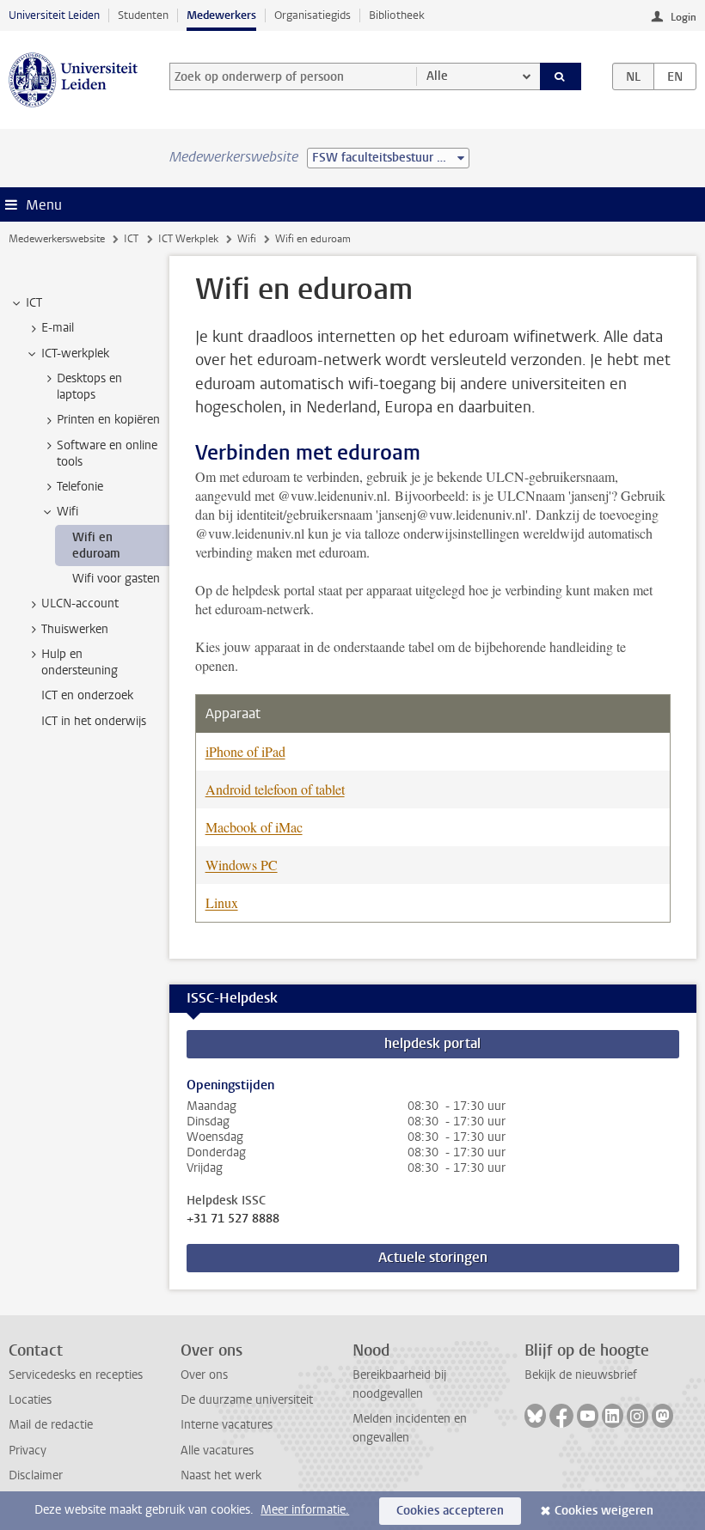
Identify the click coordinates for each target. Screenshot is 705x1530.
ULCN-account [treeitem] (80, 603)
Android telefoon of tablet (275, 789)
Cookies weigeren (604, 1511)
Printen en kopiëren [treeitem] (108, 419)
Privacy (27, 1450)
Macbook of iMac (254, 827)
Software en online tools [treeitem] (107, 453)
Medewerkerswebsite (57, 239)
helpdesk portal (432, 1043)
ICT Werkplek (188, 239)
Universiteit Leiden (54, 15)
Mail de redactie (51, 1425)
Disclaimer (36, 1475)
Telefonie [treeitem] (80, 487)
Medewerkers (221, 15)
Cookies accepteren (450, 1511)
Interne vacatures (227, 1425)
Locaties (30, 1400)
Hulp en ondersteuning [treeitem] (79, 662)
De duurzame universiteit (247, 1400)
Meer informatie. (305, 1510)
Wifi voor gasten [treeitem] (116, 578)
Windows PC (241, 865)
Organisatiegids (312, 15)
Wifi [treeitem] (67, 511)
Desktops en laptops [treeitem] (89, 386)
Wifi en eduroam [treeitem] (96, 545)
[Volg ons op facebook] (561, 1416)
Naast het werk (221, 1475)
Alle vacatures (217, 1450)
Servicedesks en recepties (76, 1375)
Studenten (143, 15)
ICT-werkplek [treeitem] (75, 353)
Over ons (204, 1375)
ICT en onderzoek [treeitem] (87, 695)
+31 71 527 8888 (233, 1219)
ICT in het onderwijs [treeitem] (93, 721)
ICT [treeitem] (34, 303)
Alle (437, 76)
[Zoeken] (560, 76)
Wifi (246, 239)
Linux (221, 902)
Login (683, 17)
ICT (131, 239)
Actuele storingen (432, 1257)
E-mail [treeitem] (57, 328)
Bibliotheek (397, 15)
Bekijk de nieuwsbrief (580, 1375)
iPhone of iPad (245, 751)
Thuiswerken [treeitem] (74, 629)
